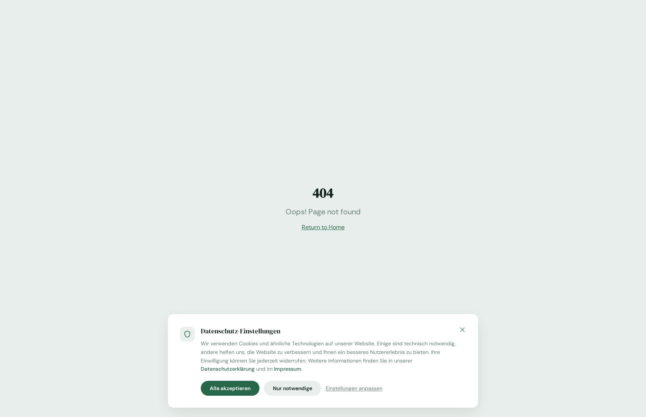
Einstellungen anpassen (354, 388)
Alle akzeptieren (230, 388)
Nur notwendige (292, 388)
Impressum (287, 368)
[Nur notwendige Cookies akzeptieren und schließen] (462, 329)
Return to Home (323, 227)
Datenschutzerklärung (228, 368)
